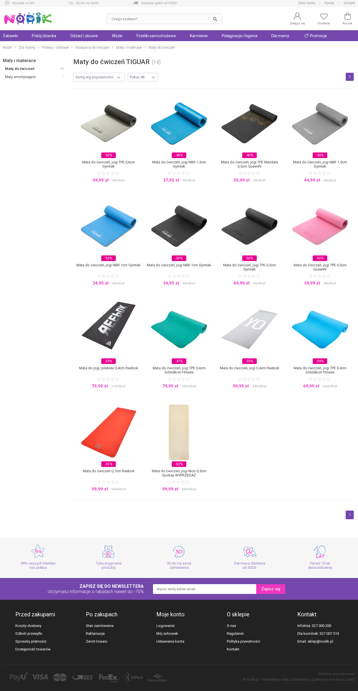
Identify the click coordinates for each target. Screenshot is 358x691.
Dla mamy (280, 36)
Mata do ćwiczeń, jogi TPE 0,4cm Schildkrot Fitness (179, 370)
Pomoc (329, 3)
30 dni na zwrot (87, 3)
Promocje (318, 36)
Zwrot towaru (96, 641)
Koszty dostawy (28, 626)
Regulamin (235, 633)
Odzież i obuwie (84, 36)
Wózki (117, 36)
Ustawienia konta (170, 641)
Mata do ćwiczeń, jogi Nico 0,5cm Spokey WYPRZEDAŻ (179, 473)
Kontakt (349, 3)
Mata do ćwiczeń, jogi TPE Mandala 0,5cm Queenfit (249, 164)
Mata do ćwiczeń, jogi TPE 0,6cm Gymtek (108, 164)
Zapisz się (270, 588)
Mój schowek (167, 633)
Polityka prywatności (243, 641)
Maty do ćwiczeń (19, 69)
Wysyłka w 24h (23, 3)
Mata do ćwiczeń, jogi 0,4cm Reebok (249, 368)
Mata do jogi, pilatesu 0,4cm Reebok (108, 368)
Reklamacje (95, 633)
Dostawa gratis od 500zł (159, 3)
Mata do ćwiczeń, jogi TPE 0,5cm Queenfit (320, 267)
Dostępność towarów (33, 649)
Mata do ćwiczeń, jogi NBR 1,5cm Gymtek (179, 164)
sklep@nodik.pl (320, 641)
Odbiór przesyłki (28, 633)
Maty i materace (19, 60)
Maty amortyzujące (20, 77)
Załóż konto (306, 3)
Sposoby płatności (30, 641)
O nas (231, 626)
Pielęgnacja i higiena (239, 36)
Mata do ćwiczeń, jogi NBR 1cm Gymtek (108, 265)
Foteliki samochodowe (156, 36)
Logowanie (165, 626)
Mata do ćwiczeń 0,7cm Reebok (109, 471)
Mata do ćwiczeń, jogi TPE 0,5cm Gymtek (249, 267)
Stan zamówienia (100, 626)
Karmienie (199, 36)
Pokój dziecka (44, 36)
